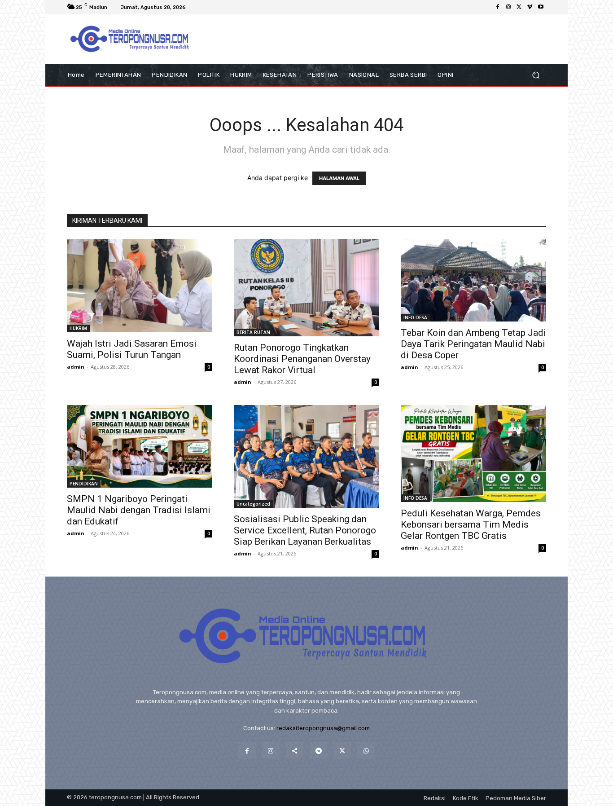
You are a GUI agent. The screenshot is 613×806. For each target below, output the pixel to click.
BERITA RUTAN (253, 332)
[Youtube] (540, 7)
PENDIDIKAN (84, 483)
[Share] (294, 750)
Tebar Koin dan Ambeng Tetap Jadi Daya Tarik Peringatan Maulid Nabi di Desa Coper (473, 344)
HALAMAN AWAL (339, 178)
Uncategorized (253, 504)
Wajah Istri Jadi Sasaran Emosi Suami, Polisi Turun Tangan (132, 349)
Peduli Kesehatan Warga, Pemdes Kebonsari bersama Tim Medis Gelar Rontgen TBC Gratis (471, 524)
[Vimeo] (530, 7)
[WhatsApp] (366, 750)
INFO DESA (415, 317)
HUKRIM (78, 328)
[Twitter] (519, 7)
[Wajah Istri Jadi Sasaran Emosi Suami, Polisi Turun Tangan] (139, 285)
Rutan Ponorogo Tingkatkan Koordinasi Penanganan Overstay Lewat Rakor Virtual (302, 358)
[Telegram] (318, 750)
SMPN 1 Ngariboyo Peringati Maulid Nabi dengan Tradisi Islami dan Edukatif (138, 510)
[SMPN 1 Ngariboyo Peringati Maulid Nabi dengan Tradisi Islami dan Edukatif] (139, 446)
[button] (535, 75)
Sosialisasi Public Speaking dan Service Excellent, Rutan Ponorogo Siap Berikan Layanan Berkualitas (305, 530)
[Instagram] (508, 7)
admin (75, 366)
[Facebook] (497, 7)
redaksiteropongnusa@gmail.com (323, 728)
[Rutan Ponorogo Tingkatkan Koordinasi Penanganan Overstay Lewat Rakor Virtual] (306, 287)
